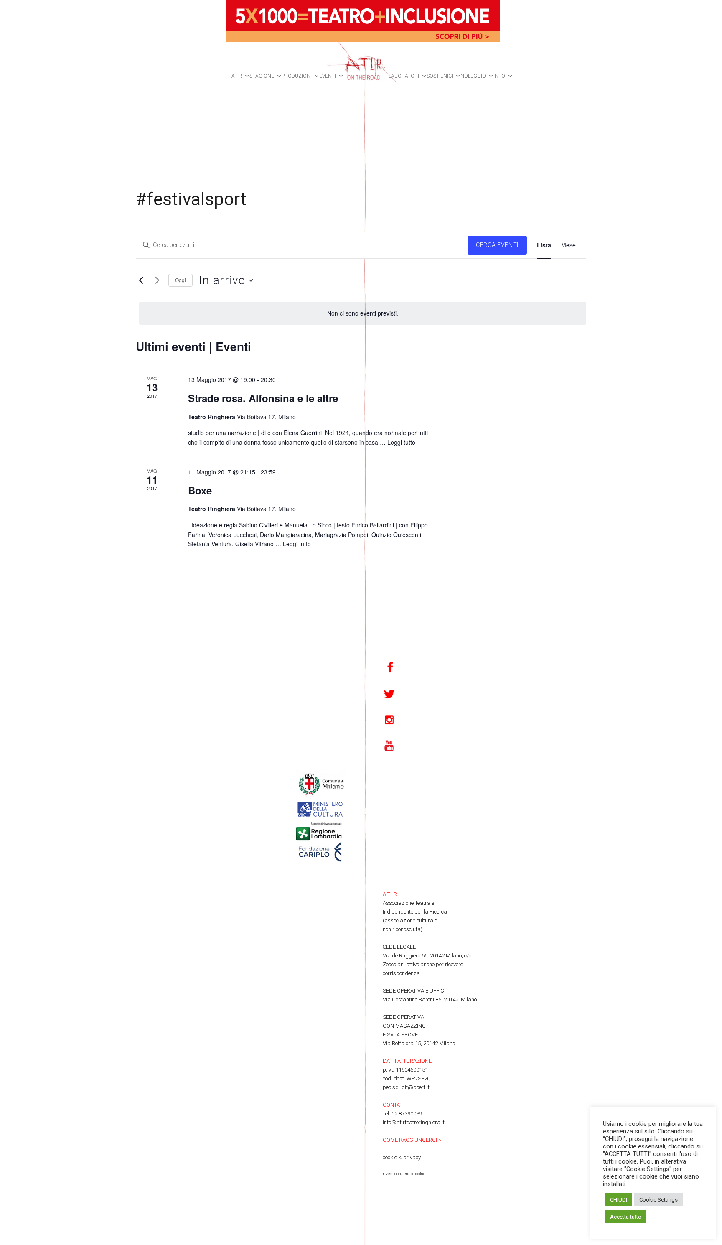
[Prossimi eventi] (157, 280)
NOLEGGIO (473, 76)
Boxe (200, 490)
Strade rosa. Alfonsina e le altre (263, 398)
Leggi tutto (401, 442)
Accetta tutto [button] (625, 1217)
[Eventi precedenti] (141, 280)
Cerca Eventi (497, 245)
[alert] (362, 313)
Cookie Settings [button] (658, 1200)
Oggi (180, 279)
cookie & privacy (402, 1157)
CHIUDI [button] (618, 1200)
